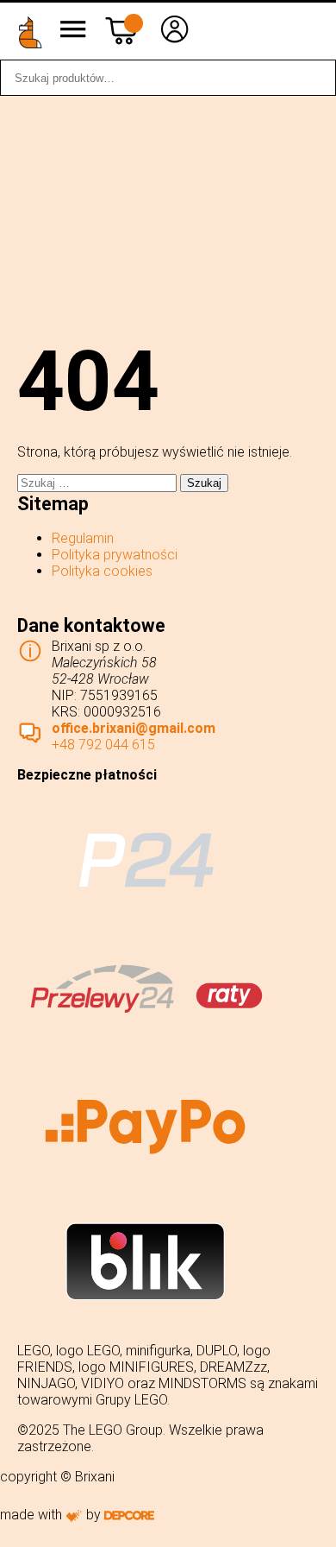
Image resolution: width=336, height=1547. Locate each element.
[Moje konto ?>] (175, 42)
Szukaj (313, 77)
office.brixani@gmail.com (133, 728)
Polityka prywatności (114, 554)
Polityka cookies (102, 571)
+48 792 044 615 (103, 744)
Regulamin (83, 538)
